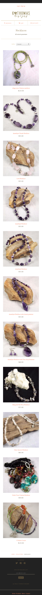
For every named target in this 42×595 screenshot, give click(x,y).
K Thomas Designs (23, 584)
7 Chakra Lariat (21, 540)
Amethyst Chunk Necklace (21, 133)
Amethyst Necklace (21, 224)
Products (18, 593)
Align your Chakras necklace (21, 88)
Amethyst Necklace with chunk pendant (21, 314)
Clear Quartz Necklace (21, 450)
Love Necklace (21, 178)
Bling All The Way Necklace (21, 405)
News (23, 593)
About (13, 593)
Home (13, 554)
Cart (21, 23)
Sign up (23, 6)
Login (18, 6)
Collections (19, 554)
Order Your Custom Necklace (21, 495)
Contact (28, 593)
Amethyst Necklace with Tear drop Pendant (21, 359)
